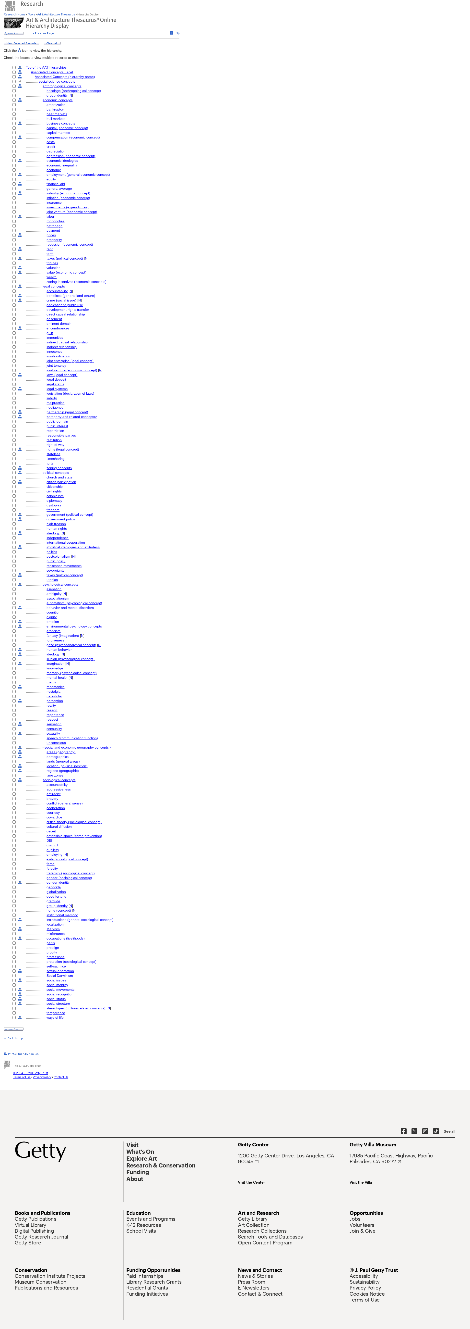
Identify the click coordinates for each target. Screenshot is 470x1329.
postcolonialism (58, 556)
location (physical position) (67, 766)
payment (53, 230)
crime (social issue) (61, 300)
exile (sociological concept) (67, 859)
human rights (57, 528)
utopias (52, 580)
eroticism (53, 631)
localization (55, 924)
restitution (54, 440)
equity (51, 179)
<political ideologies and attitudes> (73, 547)
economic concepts (57, 100)
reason (52, 710)
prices (51, 235)
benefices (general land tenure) (71, 296)
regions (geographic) (63, 771)
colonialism (55, 496)
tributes (52, 263)
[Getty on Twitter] (414, 1131)
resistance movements (64, 566)
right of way (55, 445)
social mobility (57, 985)
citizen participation (61, 482)
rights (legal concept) (63, 449)
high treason (56, 524)
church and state (59, 477)
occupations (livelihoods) (66, 938)
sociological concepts (59, 780)
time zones (55, 775)
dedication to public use (65, 305)
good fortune (56, 896)
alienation (54, 589)
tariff (50, 254)
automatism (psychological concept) (74, 603)
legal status (55, 384)
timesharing (56, 459)
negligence (55, 407)
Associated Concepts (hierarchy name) (65, 77)
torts (50, 463)
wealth (52, 277)
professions (55, 957)
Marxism (53, 929)
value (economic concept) (66, 272)
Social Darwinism (60, 976)
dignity (52, 617)
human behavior (59, 650)
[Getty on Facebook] (404, 1131)
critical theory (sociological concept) (74, 822)
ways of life (55, 1017)
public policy (56, 561)
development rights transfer (68, 310)
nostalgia (53, 691)
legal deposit (56, 379)
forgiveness (55, 640)
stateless (53, 454)
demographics (58, 757)
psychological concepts (60, 584)
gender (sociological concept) (69, 878)
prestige (53, 948)
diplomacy (54, 500)
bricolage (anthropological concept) (74, 91)
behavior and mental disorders (70, 608)
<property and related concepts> (72, 417)
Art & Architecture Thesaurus (56, 14)
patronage (54, 226)
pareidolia (54, 696)
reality (51, 705)
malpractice (55, 403)
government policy (61, 519)
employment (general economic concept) (78, 174)
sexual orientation (60, 971)
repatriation (55, 431)
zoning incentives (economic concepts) (76, 282)
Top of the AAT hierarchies (46, 67)
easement (54, 319)
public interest (57, 426)
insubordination (58, 356)
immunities (55, 337)
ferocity (52, 868)
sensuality (54, 729)
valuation (53, 268)
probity (52, 952)
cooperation (56, 808)
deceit (51, 831)
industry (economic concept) (68, 193)
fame (50, 864)
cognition (53, 612)
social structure (58, 1003)
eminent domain (59, 324)
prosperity (54, 240)
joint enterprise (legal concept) (70, 361)
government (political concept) (70, 514)
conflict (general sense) (65, 803)
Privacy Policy (42, 1077)
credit (51, 147)
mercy (51, 682)
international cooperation (66, 542)
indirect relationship (62, 347)
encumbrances (58, 328)
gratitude (53, 901)
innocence (54, 351)
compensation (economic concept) (73, 137)
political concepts (56, 473)
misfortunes (56, 934)
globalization (56, 892)
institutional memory (62, 915)
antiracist (53, 794)
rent (50, 249)
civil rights (54, 491)
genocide (54, 887)
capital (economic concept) (67, 128)
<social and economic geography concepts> (77, 747)
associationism (58, 598)
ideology (53, 533)
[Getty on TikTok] (436, 1131)
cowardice (54, 817)
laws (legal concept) (62, 375)
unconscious (56, 743)
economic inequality (62, 165)
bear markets (57, 114)
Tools (31, 14)
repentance (55, 715)
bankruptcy (55, 109)
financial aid (56, 184)
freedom (53, 510)
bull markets (56, 119)
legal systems (57, 389)
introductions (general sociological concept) (80, 920)
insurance (54, 202)
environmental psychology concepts (74, 626)
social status (56, 999)
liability (52, 398)
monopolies (55, 221)
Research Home (15, 14)
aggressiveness (59, 789)
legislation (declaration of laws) (70, 393)
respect (52, 719)
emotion (53, 622)
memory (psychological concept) (72, 673)
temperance (56, 1013)
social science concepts (57, 81)
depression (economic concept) (71, 156)
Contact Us (61, 1077)
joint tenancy (56, 365)
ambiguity (54, 594)
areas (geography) (61, 752)
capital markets (58, 133)
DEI (49, 840)
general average (59, 188)
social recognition (60, 994)
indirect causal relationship (67, 342)
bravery (52, 799)
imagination (55, 663)
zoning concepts (59, 468)
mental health (57, 677)
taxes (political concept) (65, 258)
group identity (57, 95)
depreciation (56, 151)
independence (58, 538)
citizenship (55, 487)
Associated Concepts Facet (52, 72)
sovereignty (55, 570)
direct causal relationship (66, 314)
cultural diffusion (59, 826)
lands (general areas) (63, 761)
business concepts (61, 123)
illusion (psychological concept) (70, 659)
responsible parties (61, 435)
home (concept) (59, 910)
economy (54, 170)
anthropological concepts (62, 86)
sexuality (53, 733)
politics (52, 552)
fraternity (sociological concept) (71, 873)
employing (54, 854)
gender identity (58, 882)
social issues (56, 980)
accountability (57, 291)
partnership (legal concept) (67, 412)
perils (51, 943)
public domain (57, 421)
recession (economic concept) (70, 244)
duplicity (53, 850)
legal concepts (54, 286)
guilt (50, 333)
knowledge (55, 668)
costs (51, 142)
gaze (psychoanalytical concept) (71, 645)
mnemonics (55, 687)
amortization (56, 105)
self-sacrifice (56, 966)
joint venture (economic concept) (72, 212)
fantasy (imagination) (63, 636)
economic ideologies (62, 161)
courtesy (53, 813)
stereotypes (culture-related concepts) (76, 1008)
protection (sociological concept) (71, 962)
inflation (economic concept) (68, 198)
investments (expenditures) (68, 207)
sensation (54, 724)
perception (55, 701)
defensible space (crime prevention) (74, 836)
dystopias (54, 505)
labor (50, 216)
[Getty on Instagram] (425, 1131)
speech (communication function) (72, 738)
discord (52, 845)
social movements (60, 989)
